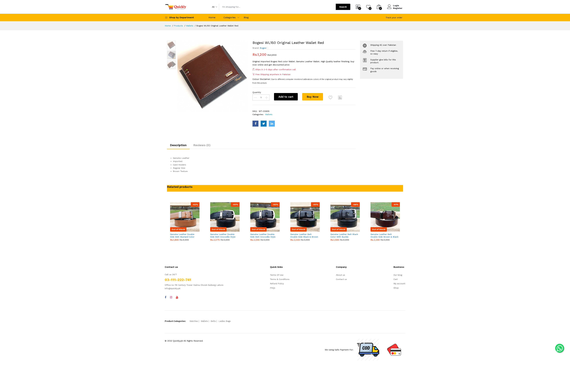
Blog (246, 17)
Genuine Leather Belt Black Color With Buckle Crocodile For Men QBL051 (344, 235)
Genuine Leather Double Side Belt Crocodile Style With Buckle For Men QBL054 (222, 235)
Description (178, 145)
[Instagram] (171, 297)
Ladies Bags (224, 321)
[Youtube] (177, 297)
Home (212, 17)
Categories (230, 17)
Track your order (394, 17)
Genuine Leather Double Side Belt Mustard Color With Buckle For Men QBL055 (182, 235)
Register (397, 8)
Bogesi (263, 48)
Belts (213, 321)
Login (396, 5)
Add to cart (285, 96)
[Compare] (340, 97)
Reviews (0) (201, 145)
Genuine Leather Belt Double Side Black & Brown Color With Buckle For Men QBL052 (304, 235)
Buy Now (313, 96)
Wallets (189, 25)
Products (178, 25)
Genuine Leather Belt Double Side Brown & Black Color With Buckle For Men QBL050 (384, 235)
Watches (194, 321)
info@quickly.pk (172, 288)
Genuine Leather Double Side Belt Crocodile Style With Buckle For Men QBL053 (263, 235)
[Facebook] (165, 297)
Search (343, 7)
